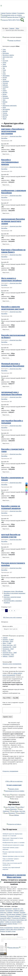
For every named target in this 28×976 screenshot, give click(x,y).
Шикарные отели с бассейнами (13, 591)
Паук (4, 88)
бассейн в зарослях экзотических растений (12, 307)
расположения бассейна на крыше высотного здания (13, 221)
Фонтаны (5, 115)
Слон (4, 74)
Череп (4, 118)
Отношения (9, 910)
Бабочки (5, 85)
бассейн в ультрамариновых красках (10, 162)
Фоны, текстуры (20, 811)
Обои (7, 643)
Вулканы (5, 96)
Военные (16, 912)
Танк (4, 100)
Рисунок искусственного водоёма (13, 564)
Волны (4, 94)
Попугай (5, 83)
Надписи (3, 17)
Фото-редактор (19, 929)
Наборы (8, 656)
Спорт (25, 914)
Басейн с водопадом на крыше (12, 478)
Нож (4, 103)
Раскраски (8, 649)
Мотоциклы (6, 109)
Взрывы (5, 102)
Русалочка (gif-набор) (19, 918)
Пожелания (8, 654)
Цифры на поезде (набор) (13, 922)
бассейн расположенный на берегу (13, 336)
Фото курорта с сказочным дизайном (11, 279)
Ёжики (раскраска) (6, 908)
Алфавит (14, 13)
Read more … (6, 154)
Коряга (5, 66)
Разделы (8, 13)
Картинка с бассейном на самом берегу (13, 251)
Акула (4, 79)
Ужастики (3, 912)
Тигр (4, 72)
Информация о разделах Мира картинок (14, 876)
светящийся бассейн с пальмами (12, 421)
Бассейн (5, 111)
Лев (4, 68)
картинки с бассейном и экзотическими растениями (12, 131)
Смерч (5, 90)
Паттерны (8, 641)
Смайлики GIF (9, 647)
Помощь (2, 931)
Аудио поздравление (6, 927)
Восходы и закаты (8, 55)
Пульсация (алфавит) (13, 916)
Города (5, 113)
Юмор (7, 650)
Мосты (5, 117)
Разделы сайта (18, 927)
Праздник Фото (10, 652)
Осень (4, 62)
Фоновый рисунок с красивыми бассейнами (12, 364)
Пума (4, 70)
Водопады (6, 53)
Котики (5, 77)
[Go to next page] (17, 609)
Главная (3, 13)
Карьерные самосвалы (10, 105)
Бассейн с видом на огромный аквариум (11, 507)
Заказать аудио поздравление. (12, 664)
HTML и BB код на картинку (14, 781)
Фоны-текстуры (9, 645)
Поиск (18, 20)
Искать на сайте (8, 626)
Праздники (13, 809)
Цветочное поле (8, 57)
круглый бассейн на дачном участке (10, 535)
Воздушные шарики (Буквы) (8, 923)
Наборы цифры (18, 910)
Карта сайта (12, 20)
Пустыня (5, 60)
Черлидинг (3, 916)
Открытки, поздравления (10, 771)
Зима (4, 64)
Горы (4, 49)
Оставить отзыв (10, 931)
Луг (4, 59)
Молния (5, 92)
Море (4, 51)
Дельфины (6, 81)
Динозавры (6, 75)
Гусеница (5, 87)
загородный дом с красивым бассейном (11, 393)
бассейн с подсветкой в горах (12, 450)
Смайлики (6, 811)
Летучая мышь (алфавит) (14, 914)
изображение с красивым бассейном (13, 191)
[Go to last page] (19, 609)
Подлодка (6, 98)
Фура (4, 107)
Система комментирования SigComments (8, 937)
